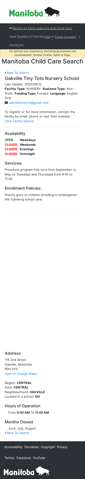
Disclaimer (31, 447)
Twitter (9, 458)
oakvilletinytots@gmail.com (28, 102)
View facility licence (19, 121)
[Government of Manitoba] (27, 470)
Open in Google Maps (21, 373)
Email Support (65, 36)
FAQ (48, 36)
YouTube (39, 458)
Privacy (62, 447)
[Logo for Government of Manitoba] (34, 12)
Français (16, 45)
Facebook (24, 458)
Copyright (48, 447)
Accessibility (13, 447)
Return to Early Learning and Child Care (42, 28)
